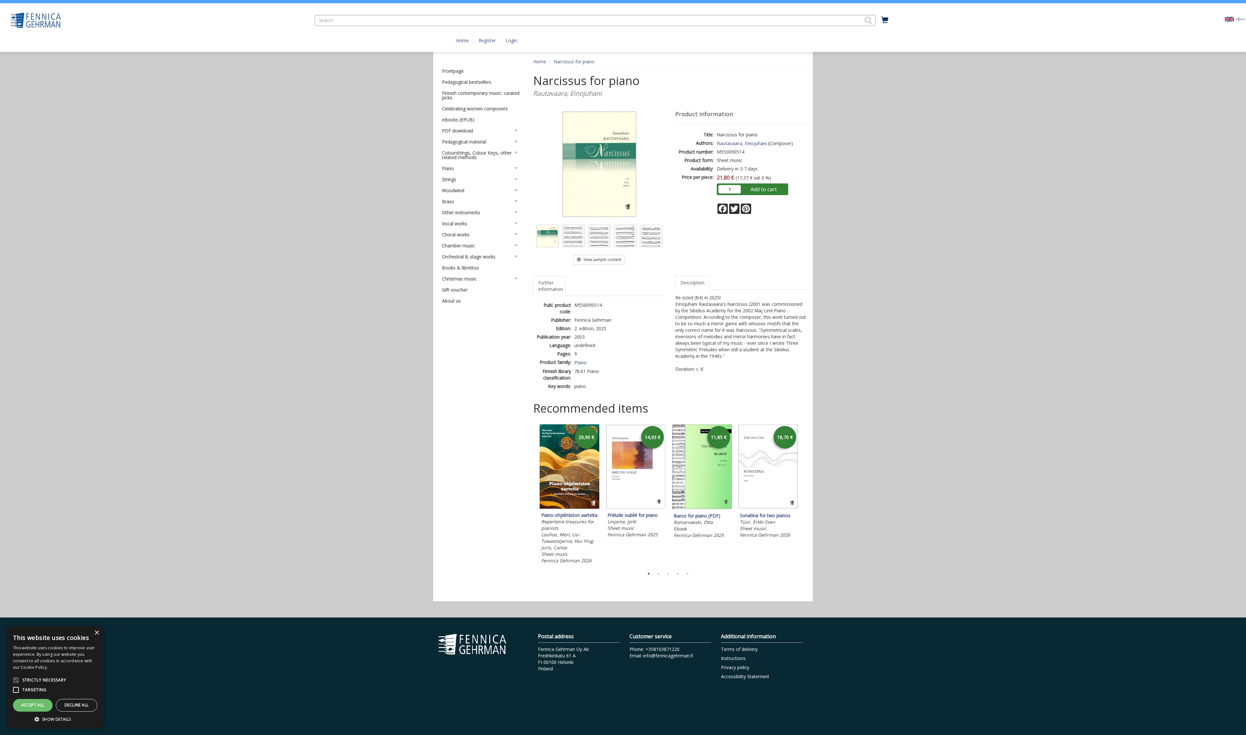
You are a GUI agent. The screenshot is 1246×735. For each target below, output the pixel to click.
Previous (531, 495)
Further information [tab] (550, 286)
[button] (868, 20)
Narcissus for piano (574, 61)
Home (462, 40)
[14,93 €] (636, 507)
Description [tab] (692, 283)
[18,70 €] (768, 507)
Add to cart (764, 189)
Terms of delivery (739, 649)
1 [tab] (648, 573)
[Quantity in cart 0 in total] (885, 20)
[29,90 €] (569, 507)
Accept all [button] (32, 705)
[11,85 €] (702, 508)
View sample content (601, 259)
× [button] (96, 632)
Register (487, 40)
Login (511, 40)
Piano (580, 362)
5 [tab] (687, 573)
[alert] (55, 677)
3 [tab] (668, 573)
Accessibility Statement (745, 676)
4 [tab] (678, 573)
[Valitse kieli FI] (1240, 19)
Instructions (733, 658)
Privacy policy (735, 667)
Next (804, 495)
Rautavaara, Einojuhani (742, 143)
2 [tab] (658, 573)
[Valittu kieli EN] (1229, 19)
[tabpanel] (569, 495)
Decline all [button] (77, 705)
